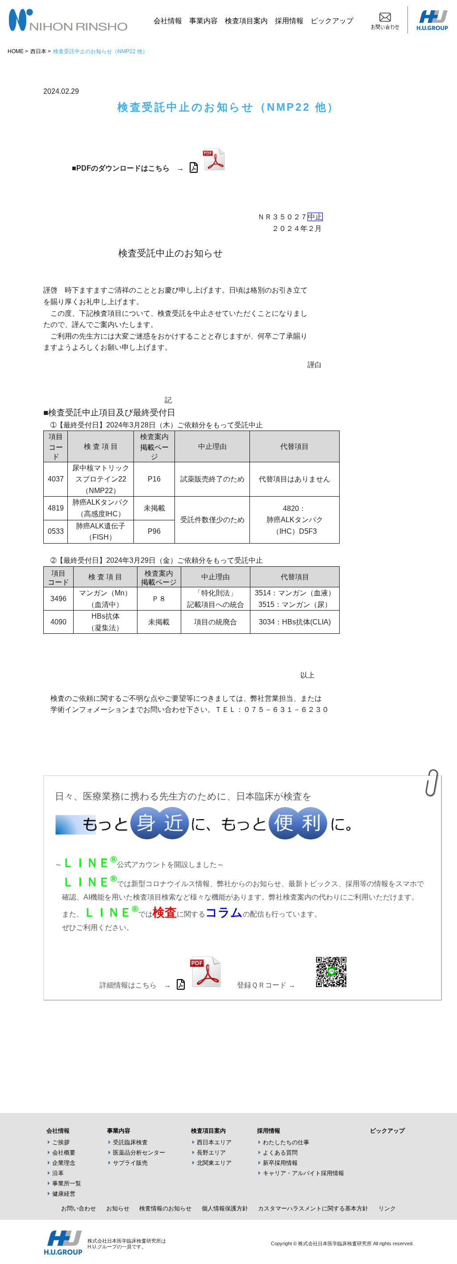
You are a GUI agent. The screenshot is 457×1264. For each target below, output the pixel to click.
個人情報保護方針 (225, 1208)
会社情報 (168, 21)
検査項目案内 (246, 21)
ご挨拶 (61, 1142)
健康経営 (63, 1193)
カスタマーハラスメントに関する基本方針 (313, 1208)
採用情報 (289, 21)
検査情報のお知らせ (165, 1208)
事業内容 (203, 21)
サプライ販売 (130, 1162)
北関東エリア (214, 1162)
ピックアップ (332, 21)
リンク (387, 1208)
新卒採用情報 (280, 1162)
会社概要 (63, 1152)
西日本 (38, 51)
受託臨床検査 (130, 1142)
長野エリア (211, 1152)
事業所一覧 (66, 1183)
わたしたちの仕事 (286, 1142)
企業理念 (63, 1162)
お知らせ (117, 1208)
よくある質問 (280, 1152)
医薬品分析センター (139, 1152)
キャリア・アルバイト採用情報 (303, 1173)
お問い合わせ (78, 1208)
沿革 (58, 1173)
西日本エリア (214, 1142)
